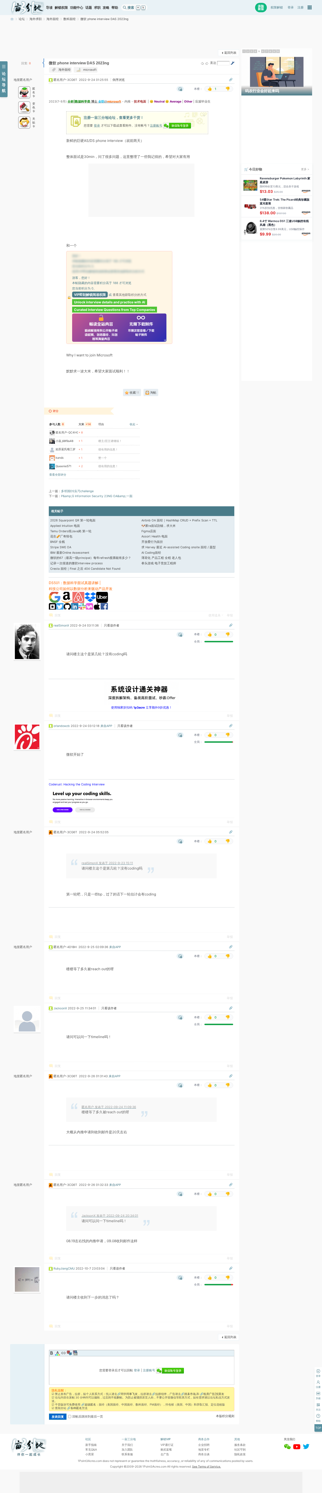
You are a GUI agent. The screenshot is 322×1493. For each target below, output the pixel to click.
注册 (300, 7)
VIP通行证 (167, 1445)
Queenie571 (63, 466)
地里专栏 (204, 1449)
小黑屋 (89, 1454)
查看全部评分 (57, 474)
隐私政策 (240, 1454)
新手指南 (91, 1445)
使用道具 (214, 615)
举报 (230, 615)
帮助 (114, 7)
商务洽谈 (204, 1454)
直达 (213, 63)
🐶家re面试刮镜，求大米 (158, 526)
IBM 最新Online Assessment (69, 552)
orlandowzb (62, 726)
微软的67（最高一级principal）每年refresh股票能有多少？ (90, 558)
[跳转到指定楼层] (232, 63)
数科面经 (69, 19)
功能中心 (76, 7)
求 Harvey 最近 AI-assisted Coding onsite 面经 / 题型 (178, 547)
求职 (97, 7)
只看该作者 (111, 625)
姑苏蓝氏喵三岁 (65, 449)
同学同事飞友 (129, 1394)
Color (57, 1353)
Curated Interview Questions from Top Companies (114, 310)
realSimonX (61, 625)
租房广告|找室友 (213, 1394)
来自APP (106, 726)
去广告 (165, 1454)
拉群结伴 (161, 1394)
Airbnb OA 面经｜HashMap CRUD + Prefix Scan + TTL (179, 520)
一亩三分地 (12, 19)
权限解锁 (277, 7)
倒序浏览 (118, 80)
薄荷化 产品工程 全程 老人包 (161, 558)
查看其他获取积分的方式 (129, 295)
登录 (291, 7)
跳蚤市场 (190, 1394)
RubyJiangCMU (64, 1268)
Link (63, 1353)
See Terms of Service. (206, 1466)
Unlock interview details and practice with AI (109, 302)
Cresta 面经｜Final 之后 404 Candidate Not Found (85, 568)
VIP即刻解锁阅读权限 (90, 295)
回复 (58, 615)
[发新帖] (19, 52)
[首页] (27, 7)
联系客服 (127, 1454)
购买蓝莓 (166, 1449)
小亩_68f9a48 (64, 441)
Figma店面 (148, 531)
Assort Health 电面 (154, 536)
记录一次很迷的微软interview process (76, 563)
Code (75, 1353)
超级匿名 (90, 1404)
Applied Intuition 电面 (65, 526)
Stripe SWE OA (60, 547)
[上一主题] (202, 63)
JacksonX (60, 1008)
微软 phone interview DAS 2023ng (104, 19)
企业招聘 (204, 1445)
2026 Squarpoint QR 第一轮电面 (72, 520)
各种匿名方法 (78, 1408)
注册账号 (156, 125)
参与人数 (56, 424)
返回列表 (230, 52)
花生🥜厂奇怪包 (61, 536)
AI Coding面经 (151, 552)
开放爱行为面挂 (152, 542)
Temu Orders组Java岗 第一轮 (70, 531)
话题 (88, 7)
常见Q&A (91, 1449)
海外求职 (35, 19)
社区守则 (240, 1449)
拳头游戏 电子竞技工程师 (158, 563)
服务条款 (240, 1445)
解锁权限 (61, 7)
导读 (49, 7)
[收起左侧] (43, 62)
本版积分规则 (225, 1416)
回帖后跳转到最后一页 (87, 1416)
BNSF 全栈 (57, 542)
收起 (132, 424)
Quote (69, 1353)
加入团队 (127, 1449)
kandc (60, 457)
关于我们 (127, 1445)
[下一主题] (207, 63)
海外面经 (52, 19)
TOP (318, 1428)
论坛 (22, 19)
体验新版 (261, 7)
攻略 (106, 7)
